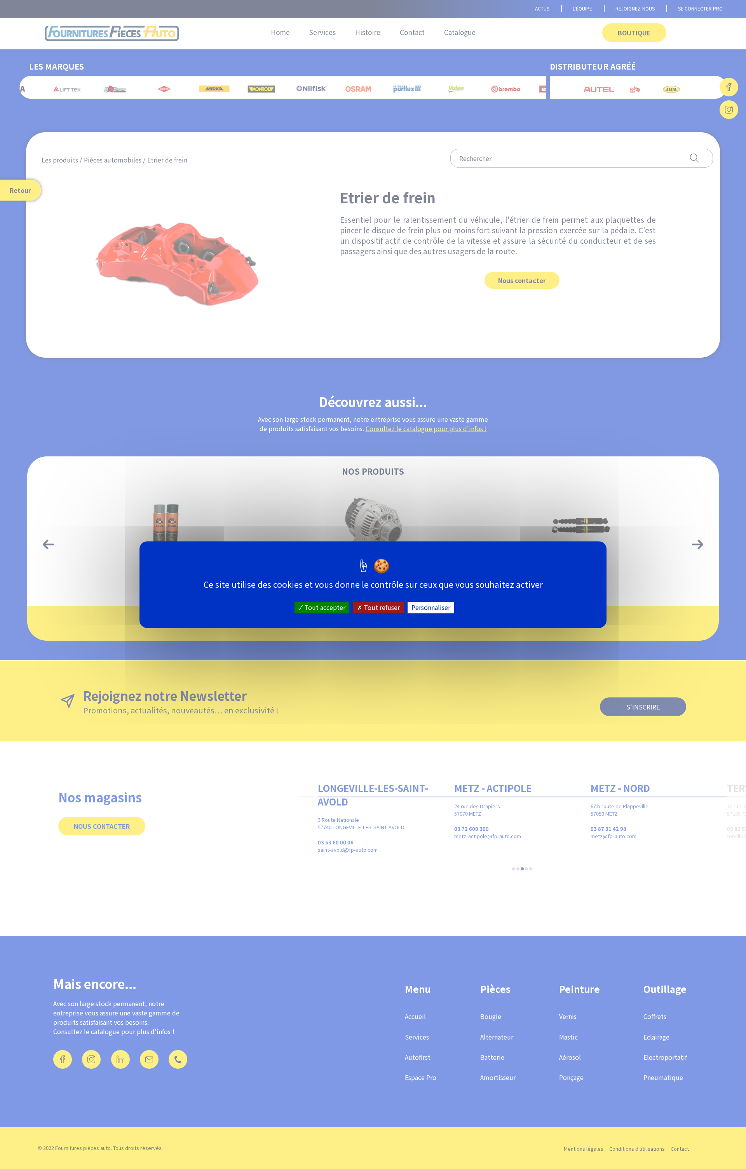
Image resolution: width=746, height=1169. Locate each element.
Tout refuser (381, 607)
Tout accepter (324, 607)
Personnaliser (430, 607)
